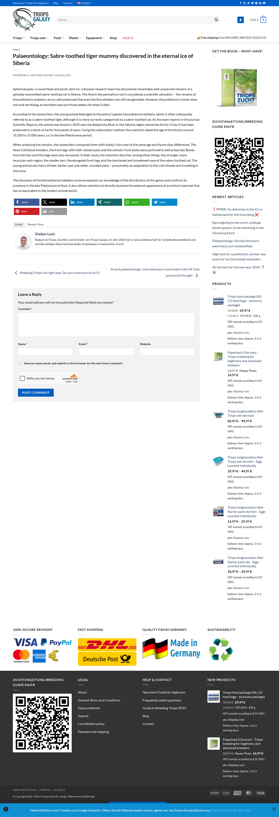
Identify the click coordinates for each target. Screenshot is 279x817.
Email (83, 344)
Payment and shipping (93, 732)
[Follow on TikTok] (248, 3)
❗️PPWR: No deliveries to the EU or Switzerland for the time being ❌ (237, 211)
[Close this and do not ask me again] (274, 810)
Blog (55, 3)
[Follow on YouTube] (264, 3)
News (16, 49)
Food (57, 38)
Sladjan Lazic (62, 75)
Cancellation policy (91, 724)
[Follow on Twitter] (252, 3)
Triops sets (38, 38)
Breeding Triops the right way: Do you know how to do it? (59, 273)
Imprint (83, 716)
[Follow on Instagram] (244, 3)
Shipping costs (241, 332)
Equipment (94, 38)
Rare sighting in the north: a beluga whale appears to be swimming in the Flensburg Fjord (238, 228)
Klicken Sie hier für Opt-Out (231, 810)
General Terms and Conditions (99, 700)
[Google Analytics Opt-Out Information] (5, 810)
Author (19, 224)
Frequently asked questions (162, 700)
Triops (17, 38)
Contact (68, 3)
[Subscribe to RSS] (260, 3)
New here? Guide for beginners (31, 3)
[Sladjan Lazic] (23, 241)
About (82, 692)
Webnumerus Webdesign (81, 796)
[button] (240, 20)
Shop (113, 38)
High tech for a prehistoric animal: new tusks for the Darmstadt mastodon (239, 256)
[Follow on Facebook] (240, 3)
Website (145, 344)
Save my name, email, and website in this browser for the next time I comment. (73, 363)
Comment (25, 309)
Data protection (89, 708)
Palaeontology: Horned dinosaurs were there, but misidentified (235, 243)
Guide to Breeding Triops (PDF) (164, 708)
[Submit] (216, 19)
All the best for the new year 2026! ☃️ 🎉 (238, 269)
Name (22, 344)
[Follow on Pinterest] (256, 3)
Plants (73, 38)
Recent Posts (36, 224)
